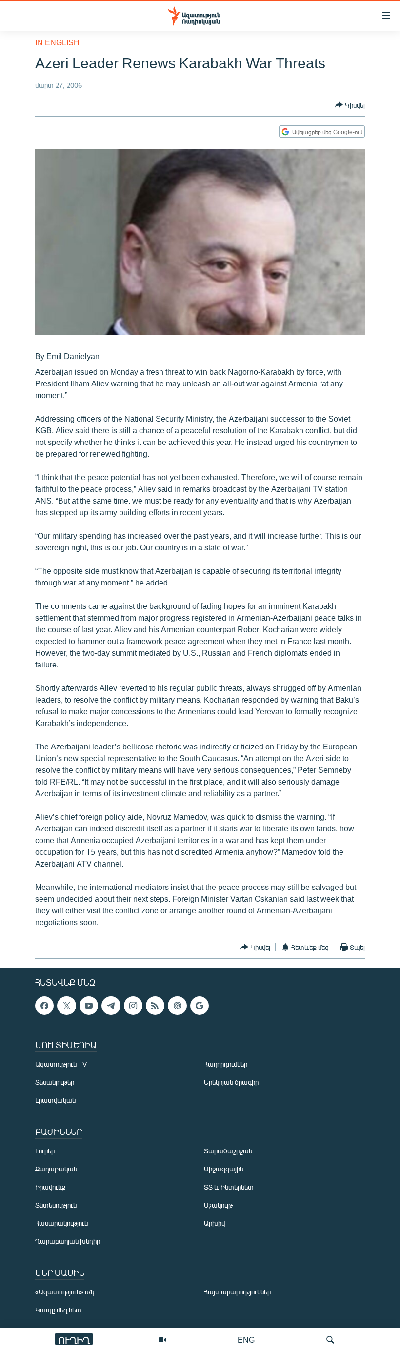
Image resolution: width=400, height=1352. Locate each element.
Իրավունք (50, 1187)
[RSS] (155, 1005)
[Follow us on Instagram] (133, 1005)
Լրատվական (55, 1100)
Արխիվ (214, 1223)
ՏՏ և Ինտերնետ (229, 1187)
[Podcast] (177, 1005)
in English (57, 42)
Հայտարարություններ (237, 1292)
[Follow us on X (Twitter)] (66, 1005)
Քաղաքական (56, 1169)
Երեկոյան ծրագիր (231, 1082)
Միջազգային (223, 1169)
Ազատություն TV (61, 1064)
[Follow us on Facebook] (44, 1005)
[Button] (350, 105)
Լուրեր (45, 1151)
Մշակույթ (218, 1205)
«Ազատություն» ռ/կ (64, 1292)
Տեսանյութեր (54, 1082)
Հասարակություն (61, 1223)
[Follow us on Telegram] (110, 1005)
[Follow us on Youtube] (89, 1005)
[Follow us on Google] (199, 1005)
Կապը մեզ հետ (58, 1310)
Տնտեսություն (56, 1205)
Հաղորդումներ (225, 1064)
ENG (246, 1339)
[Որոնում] (330, 1340)
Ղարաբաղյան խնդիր (67, 1241)
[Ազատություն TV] (162, 1340)
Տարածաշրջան (228, 1151)
